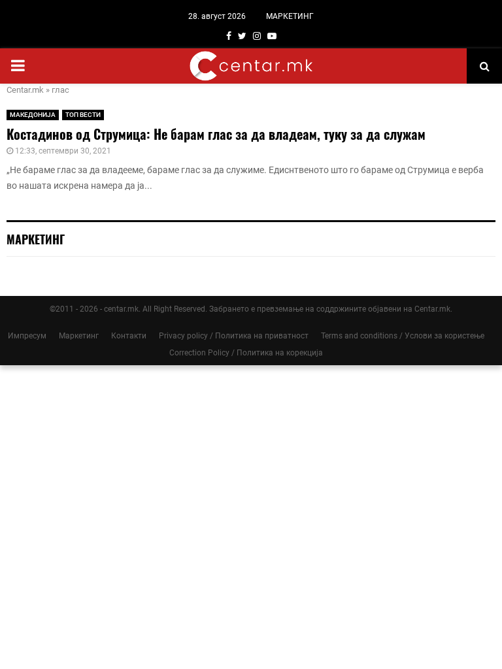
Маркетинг (79, 335)
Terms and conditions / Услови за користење (402, 335)
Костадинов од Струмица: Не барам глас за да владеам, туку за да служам (216, 134)
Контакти (128, 335)
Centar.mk (25, 90)
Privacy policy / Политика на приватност (234, 335)
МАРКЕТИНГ (290, 16)
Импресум (27, 335)
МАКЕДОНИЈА (33, 114)
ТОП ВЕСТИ (83, 114)
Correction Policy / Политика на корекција (246, 352)
